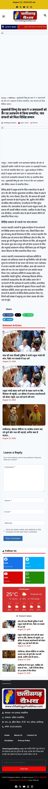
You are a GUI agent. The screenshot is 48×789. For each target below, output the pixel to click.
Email (8, 512)
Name (8, 500)
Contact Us (32, 735)
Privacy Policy (24, 740)
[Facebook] (17, 7)
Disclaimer (8, 740)
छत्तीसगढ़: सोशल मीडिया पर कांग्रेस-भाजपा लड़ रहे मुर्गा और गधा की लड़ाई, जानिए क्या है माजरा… (23, 432)
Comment (10, 467)
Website (8, 523)
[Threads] (28, 7)
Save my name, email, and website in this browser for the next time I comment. (23, 530)
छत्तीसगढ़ (12, 98)
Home (3, 98)
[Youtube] (24, 7)
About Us (18, 735)
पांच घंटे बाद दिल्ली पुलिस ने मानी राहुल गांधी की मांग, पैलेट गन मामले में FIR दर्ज (24, 357)
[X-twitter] (21, 7)
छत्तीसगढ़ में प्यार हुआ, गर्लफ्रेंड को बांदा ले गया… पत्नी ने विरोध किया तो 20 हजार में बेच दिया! (30, 668)
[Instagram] (31, 7)
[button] (3, 16)
